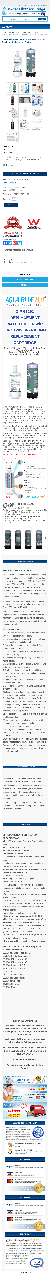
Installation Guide (25, 280)
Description (25, 274)
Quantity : (7, 199)
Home (4, 32)
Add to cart (11, 205)
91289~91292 (25, 32)
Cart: (40, 5)
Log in (32, 5)
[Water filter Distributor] (25, 11)
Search (42, 19)
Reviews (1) (25, 285)
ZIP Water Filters (13, 32)
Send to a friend (9, 146)
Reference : (8, 194)
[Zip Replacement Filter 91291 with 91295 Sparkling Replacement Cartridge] (13, 83)
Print (5, 149)
